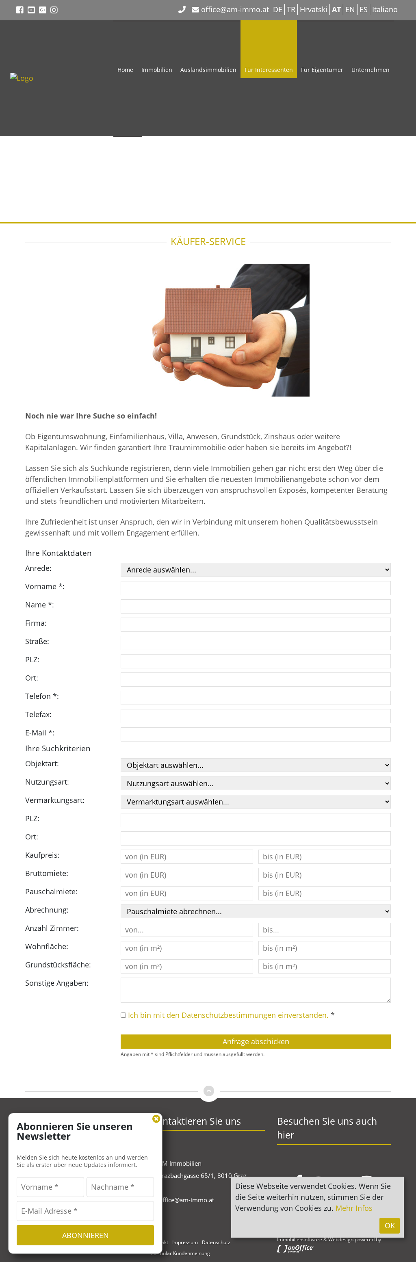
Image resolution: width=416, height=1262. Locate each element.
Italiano (385, 9)
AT (336, 9)
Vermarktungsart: (54, 800)
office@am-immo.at (234, 9)
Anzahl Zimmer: (52, 928)
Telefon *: (42, 696)
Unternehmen (370, 70)
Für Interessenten (269, 70)
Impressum (185, 1242)
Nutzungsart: (47, 782)
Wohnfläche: (46, 946)
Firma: (36, 623)
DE (277, 9)
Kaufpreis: (42, 855)
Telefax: (38, 714)
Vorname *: (45, 586)
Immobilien (156, 70)
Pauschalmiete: (51, 891)
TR (291, 9)
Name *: (39, 604)
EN (350, 9)
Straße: (37, 641)
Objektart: (42, 763)
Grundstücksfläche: (58, 964)
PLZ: (32, 659)
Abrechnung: (47, 910)
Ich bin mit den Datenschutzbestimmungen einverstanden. (228, 1015)
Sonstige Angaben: (57, 983)
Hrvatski (313, 9)
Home (125, 70)
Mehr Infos (354, 1208)
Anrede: (38, 568)
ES (364, 9)
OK (390, 1225)
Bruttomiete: (46, 873)
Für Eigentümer (322, 70)
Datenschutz (216, 1242)
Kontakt (127, 185)
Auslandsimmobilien (208, 70)
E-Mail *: (39, 732)
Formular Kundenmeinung (180, 1253)
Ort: (31, 678)
